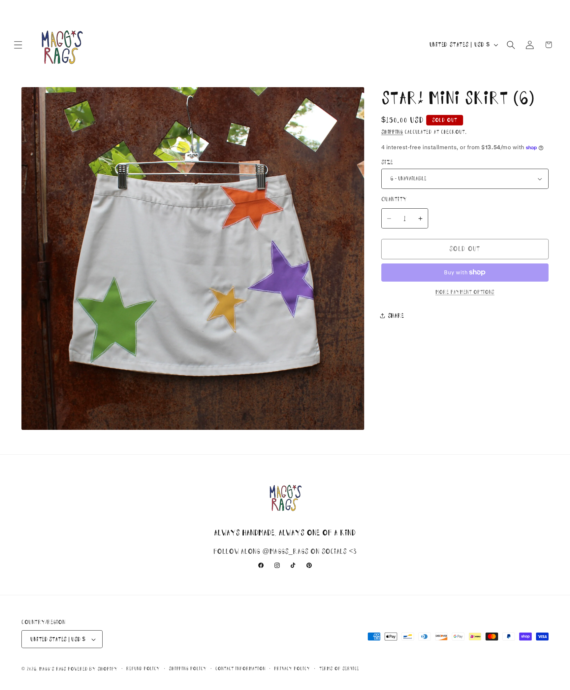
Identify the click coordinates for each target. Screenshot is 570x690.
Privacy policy (292, 669)
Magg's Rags (53, 669)
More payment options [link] (464, 292)
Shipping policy (188, 669)
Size (387, 162)
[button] (18, 44)
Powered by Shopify (92, 669)
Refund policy (143, 669)
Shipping (392, 132)
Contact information (240, 669)
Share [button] (396, 315)
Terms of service (339, 669)
